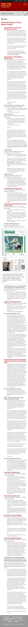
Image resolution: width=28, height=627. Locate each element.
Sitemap (25, 0)
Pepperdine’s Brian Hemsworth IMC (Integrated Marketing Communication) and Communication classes (15, 361)
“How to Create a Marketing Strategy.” (12, 538)
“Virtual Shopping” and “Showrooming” (13, 188)
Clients (19, 618)
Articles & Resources (7, 620)
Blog (16, 0)
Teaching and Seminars (9, 618)
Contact (20, 0)
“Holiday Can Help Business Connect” (12, 301)
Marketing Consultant (18, 616)
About (21, 620)
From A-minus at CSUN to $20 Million (13, 515)
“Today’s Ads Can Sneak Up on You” (12, 495)
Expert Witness (6, 616)
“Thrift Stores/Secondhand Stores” (12, 472)
